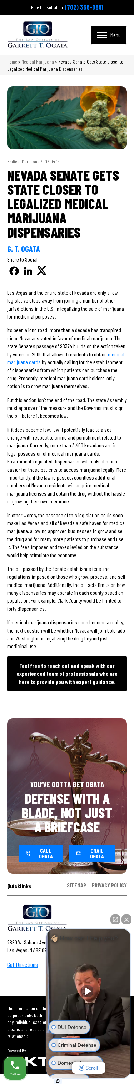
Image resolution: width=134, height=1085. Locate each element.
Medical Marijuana (37, 62)
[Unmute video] (88, 991)
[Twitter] (42, 271)
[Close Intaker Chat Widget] (126, 919)
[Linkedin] (28, 271)
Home (12, 62)
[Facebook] (14, 271)
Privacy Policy (109, 885)
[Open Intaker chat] (58, 1081)
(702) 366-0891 (84, 7)
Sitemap (76, 885)
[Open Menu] (109, 35)
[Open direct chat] (115, 919)
